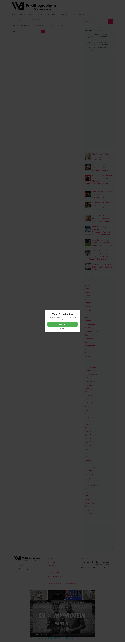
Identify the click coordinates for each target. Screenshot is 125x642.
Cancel (62, 329)
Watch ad (62, 324)
